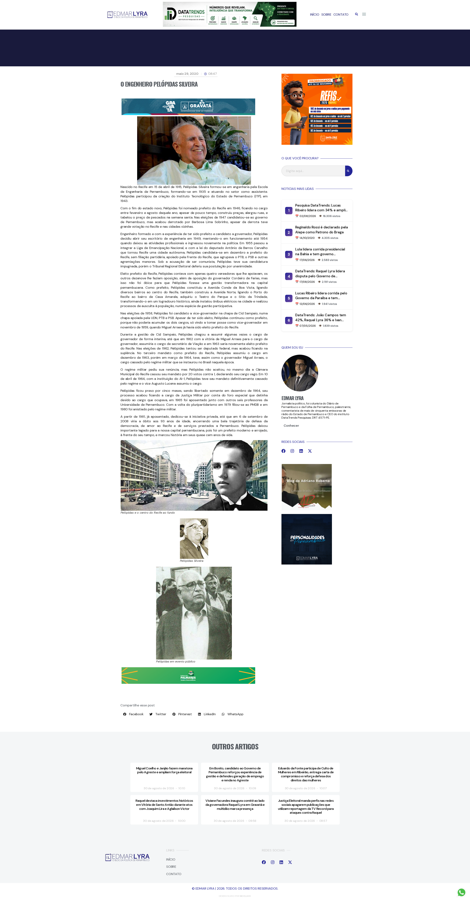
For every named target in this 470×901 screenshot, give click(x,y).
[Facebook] (283, 451)
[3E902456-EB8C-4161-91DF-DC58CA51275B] (230, 25)
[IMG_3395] (188, 114)
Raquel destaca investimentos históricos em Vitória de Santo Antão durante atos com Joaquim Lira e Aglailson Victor (164, 804)
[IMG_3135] (188, 682)
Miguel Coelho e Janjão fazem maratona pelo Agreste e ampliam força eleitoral (164, 770)
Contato (341, 14)
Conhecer (291, 425)
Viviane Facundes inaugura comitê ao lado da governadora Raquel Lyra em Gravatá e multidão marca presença (235, 804)
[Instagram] (292, 451)
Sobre (326, 14)
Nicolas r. (245, 896)
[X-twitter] (310, 451)
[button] (356, 14)
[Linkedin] (301, 451)
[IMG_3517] (316, 143)
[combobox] (313, 171)
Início (314, 14)
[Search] (348, 171)
